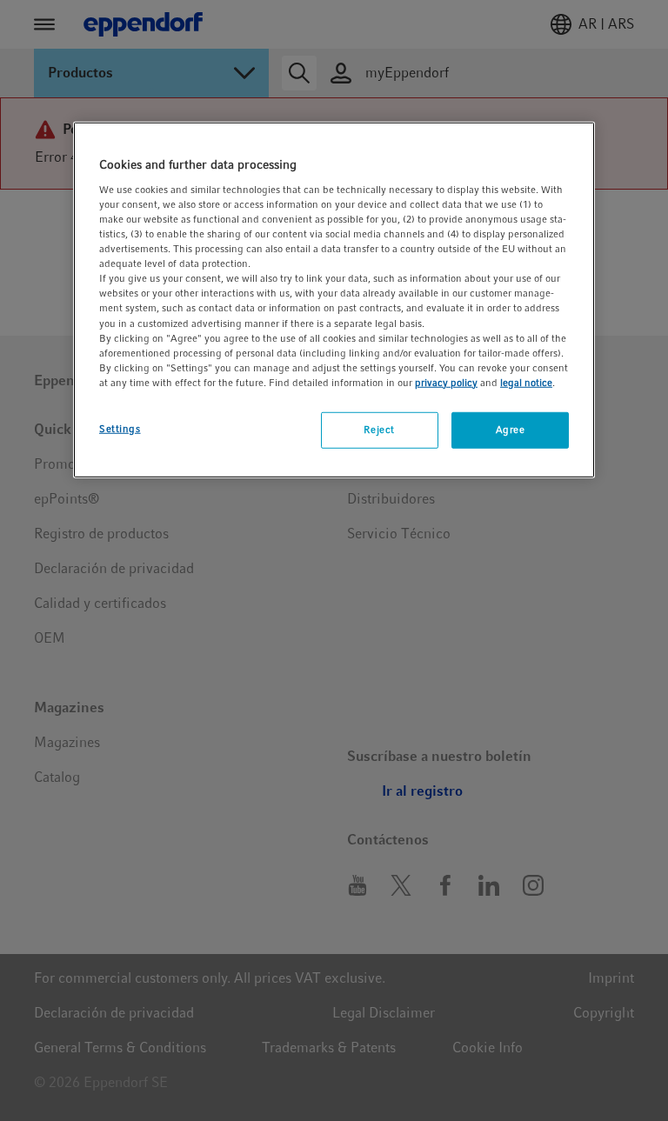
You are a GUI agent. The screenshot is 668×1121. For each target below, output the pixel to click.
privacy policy (446, 383)
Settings (120, 429)
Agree (510, 430)
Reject (379, 430)
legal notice (526, 383)
